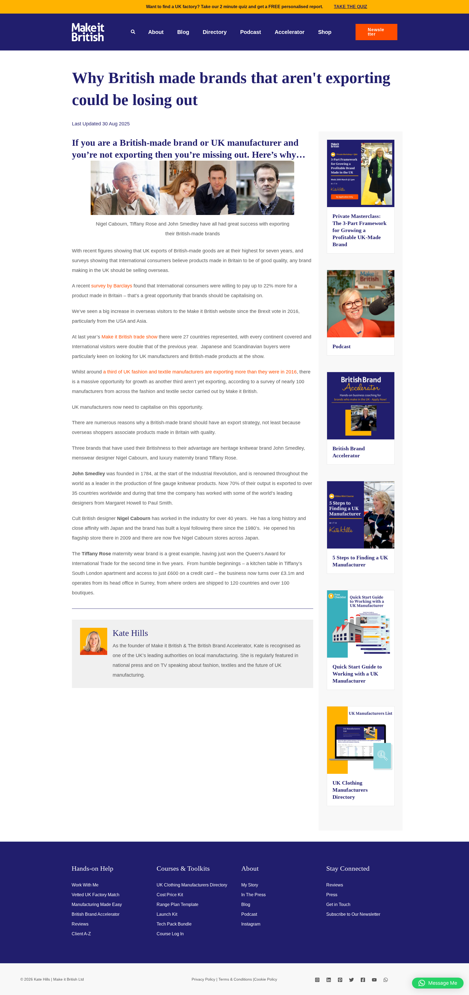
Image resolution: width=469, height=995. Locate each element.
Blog (183, 32)
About (156, 32)
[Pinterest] (340, 979)
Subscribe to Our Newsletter (353, 914)
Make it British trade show (129, 337)
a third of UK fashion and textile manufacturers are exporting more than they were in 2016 (200, 372)
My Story (249, 885)
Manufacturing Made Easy (97, 904)
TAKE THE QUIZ (350, 6)
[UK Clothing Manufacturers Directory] (360, 740)
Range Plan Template (177, 904)
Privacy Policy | (205, 979)
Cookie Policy (265, 979)
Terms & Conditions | (236, 979)
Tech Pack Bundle (174, 924)
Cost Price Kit (170, 894)
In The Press (253, 894)
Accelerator (290, 32)
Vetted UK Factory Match (95, 894)
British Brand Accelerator (95, 914)
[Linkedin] (328, 979)
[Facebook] (362, 979)
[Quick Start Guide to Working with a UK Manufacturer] (360, 623)
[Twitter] (351, 979)
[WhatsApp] (385, 979)
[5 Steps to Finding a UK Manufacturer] (360, 514)
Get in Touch (338, 904)
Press (331, 894)
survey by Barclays (111, 286)
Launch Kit (167, 914)
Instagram (250, 924)
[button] (133, 32)
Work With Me (85, 885)
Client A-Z (81, 933)
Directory (215, 32)
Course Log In (170, 933)
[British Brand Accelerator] (360, 405)
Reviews (80, 924)
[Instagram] (317, 979)
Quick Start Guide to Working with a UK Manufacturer (357, 674)
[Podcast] (360, 303)
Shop (324, 32)
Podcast (250, 32)
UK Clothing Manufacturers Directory (350, 790)
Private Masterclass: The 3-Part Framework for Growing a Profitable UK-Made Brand (359, 230)
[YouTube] (374, 979)
